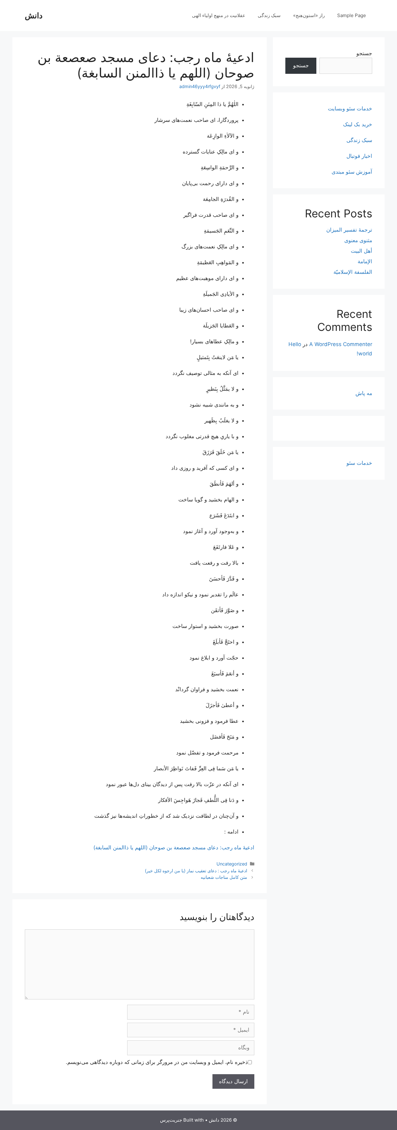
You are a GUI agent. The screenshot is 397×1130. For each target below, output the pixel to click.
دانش (33, 15)
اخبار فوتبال (359, 156)
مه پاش (363, 393)
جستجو (364, 53)
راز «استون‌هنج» (309, 15)
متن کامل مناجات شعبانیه (224, 877)
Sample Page (351, 15)
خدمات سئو (359, 463)
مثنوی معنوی (358, 240)
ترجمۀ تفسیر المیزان (349, 230)
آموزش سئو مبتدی (352, 172)
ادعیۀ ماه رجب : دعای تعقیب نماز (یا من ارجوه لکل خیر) (196, 870)
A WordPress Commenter (340, 344)
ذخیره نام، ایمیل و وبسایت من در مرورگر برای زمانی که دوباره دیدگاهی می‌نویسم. (157, 1062)
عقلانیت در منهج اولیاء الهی (218, 15)
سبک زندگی (269, 15)
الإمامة (365, 261)
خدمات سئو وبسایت (350, 108)
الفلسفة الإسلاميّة (352, 272)
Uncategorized (231, 863)
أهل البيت (361, 251)
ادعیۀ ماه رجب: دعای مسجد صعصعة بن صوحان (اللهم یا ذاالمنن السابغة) (173, 847)
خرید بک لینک (357, 124)
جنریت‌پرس (171, 1120)
